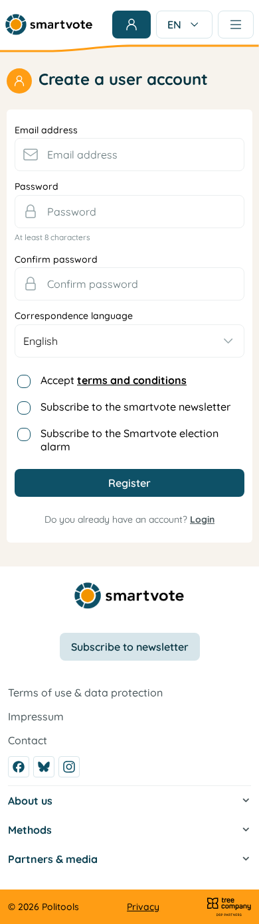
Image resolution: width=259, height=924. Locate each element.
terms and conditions (132, 380)
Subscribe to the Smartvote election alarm (129, 440)
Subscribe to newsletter (130, 646)
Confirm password (56, 260)
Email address (46, 130)
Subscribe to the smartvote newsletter (135, 406)
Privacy (143, 907)
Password (36, 187)
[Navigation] (236, 24)
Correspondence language (74, 316)
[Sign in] (131, 24)
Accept (114, 380)
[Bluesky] (43, 766)
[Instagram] (69, 766)
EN (174, 24)
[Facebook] (18, 766)
